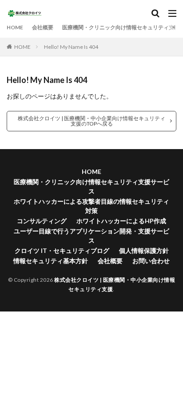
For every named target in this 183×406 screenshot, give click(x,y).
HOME (15, 27)
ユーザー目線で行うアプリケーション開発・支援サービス (91, 235)
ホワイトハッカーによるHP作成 (121, 221)
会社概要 (42, 27)
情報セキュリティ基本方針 (50, 260)
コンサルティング (42, 221)
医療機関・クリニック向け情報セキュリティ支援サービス (91, 186)
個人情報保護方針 (144, 250)
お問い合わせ (151, 260)
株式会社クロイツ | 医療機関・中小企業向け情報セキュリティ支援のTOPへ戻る (91, 121)
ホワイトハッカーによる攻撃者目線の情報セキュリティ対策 (91, 205)
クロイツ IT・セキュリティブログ (62, 250)
